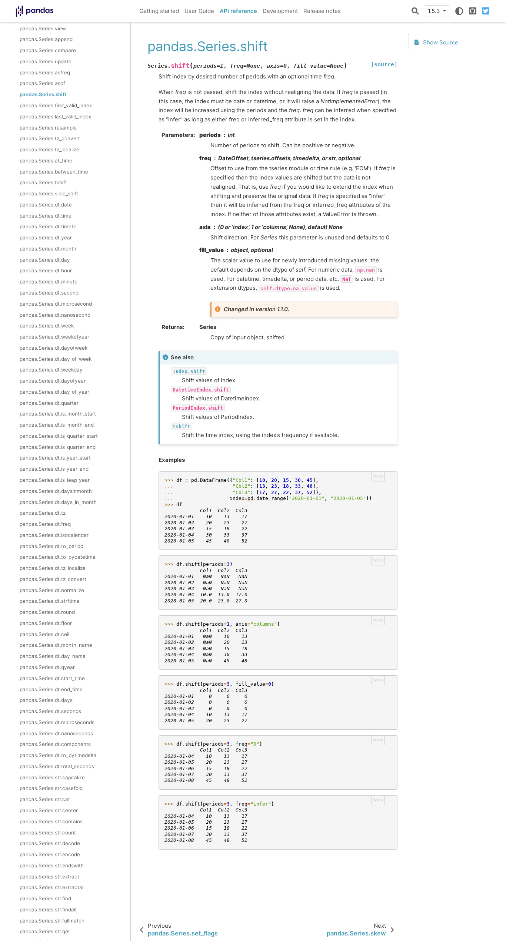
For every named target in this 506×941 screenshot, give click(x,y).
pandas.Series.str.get (45, 932)
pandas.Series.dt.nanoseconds (56, 733)
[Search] (415, 11)
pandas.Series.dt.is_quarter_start (59, 436)
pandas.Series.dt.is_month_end (57, 425)
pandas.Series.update (45, 61)
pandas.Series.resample (48, 128)
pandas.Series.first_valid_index (56, 105)
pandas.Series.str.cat (45, 800)
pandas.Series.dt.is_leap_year (55, 480)
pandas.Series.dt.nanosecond (55, 315)
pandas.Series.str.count (48, 833)
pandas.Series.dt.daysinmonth (56, 491)
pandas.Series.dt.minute (48, 282)
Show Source (440, 42)
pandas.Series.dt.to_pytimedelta (58, 756)
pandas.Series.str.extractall (52, 888)
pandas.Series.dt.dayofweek (53, 348)
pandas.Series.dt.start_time (52, 678)
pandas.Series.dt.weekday (51, 370)
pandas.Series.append (46, 40)
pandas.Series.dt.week (47, 326)
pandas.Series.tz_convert (50, 139)
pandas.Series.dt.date (46, 205)
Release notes (322, 10)
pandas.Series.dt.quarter (49, 403)
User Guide (199, 10)
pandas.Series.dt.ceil (44, 634)
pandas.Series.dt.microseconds (57, 722)
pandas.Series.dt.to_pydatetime (58, 557)
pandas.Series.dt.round (47, 612)
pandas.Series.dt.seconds (50, 711)
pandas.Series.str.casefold (51, 789)
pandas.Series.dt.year (46, 238)
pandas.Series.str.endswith (52, 865)
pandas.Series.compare (48, 51)
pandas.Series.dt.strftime (50, 601)
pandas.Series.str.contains (51, 821)
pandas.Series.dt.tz (43, 513)
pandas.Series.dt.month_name (56, 645)
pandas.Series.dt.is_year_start (55, 458)
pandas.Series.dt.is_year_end (54, 469)
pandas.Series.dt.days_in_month (58, 502)
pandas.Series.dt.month (48, 249)
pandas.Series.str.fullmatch (52, 921)
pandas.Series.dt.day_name (53, 656)
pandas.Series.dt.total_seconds (57, 766)
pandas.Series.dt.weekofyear (54, 337)
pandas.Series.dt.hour (46, 271)
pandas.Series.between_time (54, 172)
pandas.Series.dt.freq (45, 524)
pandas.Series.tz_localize (49, 149)
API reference (238, 10)
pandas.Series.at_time (46, 161)
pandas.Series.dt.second (49, 293)
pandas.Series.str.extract (49, 877)
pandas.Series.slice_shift (49, 194)
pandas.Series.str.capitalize (52, 777)
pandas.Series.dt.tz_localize (53, 568)
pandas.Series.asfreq (45, 72)
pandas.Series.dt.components (55, 744)
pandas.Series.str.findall (48, 910)
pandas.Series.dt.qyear (47, 667)
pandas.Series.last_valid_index (55, 117)
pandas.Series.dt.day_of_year (54, 392)
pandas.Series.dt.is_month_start (58, 414)
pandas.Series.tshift (43, 183)
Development (280, 10)
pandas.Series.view (43, 28)
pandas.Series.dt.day (45, 260)
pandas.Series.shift (43, 95)
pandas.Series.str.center (49, 810)
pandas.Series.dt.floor (46, 623)
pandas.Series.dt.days (46, 700)
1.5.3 (435, 10)
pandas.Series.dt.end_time (51, 689)
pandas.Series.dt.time (45, 216)
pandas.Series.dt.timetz (48, 227)
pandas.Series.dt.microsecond (56, 304)
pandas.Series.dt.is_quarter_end (58, 447)
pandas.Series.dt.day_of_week (55, 359)
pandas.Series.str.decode (50, 844)
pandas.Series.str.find (45, 899)
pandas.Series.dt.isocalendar (54, 535)
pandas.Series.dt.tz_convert (53, 579)
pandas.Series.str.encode (50, 854)
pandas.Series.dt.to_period (51, 546)
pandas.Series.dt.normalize (52, 590)
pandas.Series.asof (42, 84)
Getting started (159, 10)
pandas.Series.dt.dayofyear (53, 381)
